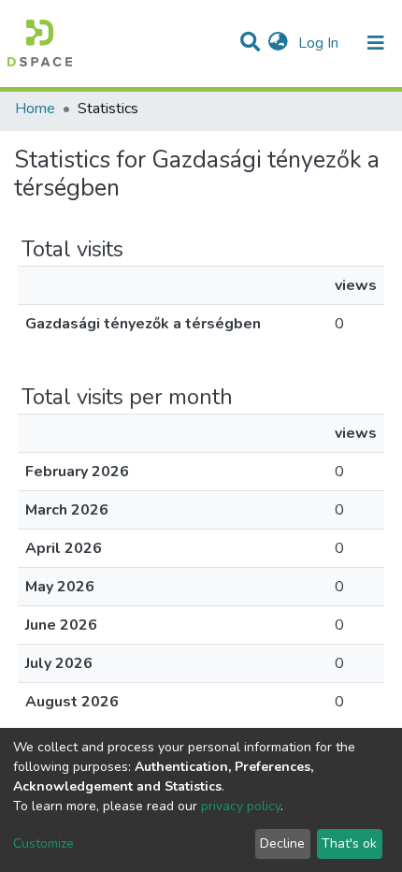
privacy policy (240, 806)
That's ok (349, 843)
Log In (320, 43)
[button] (278, 43)
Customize (43, 843)
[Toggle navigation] (376, 43)
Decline (282, 843)
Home (35, 108)
